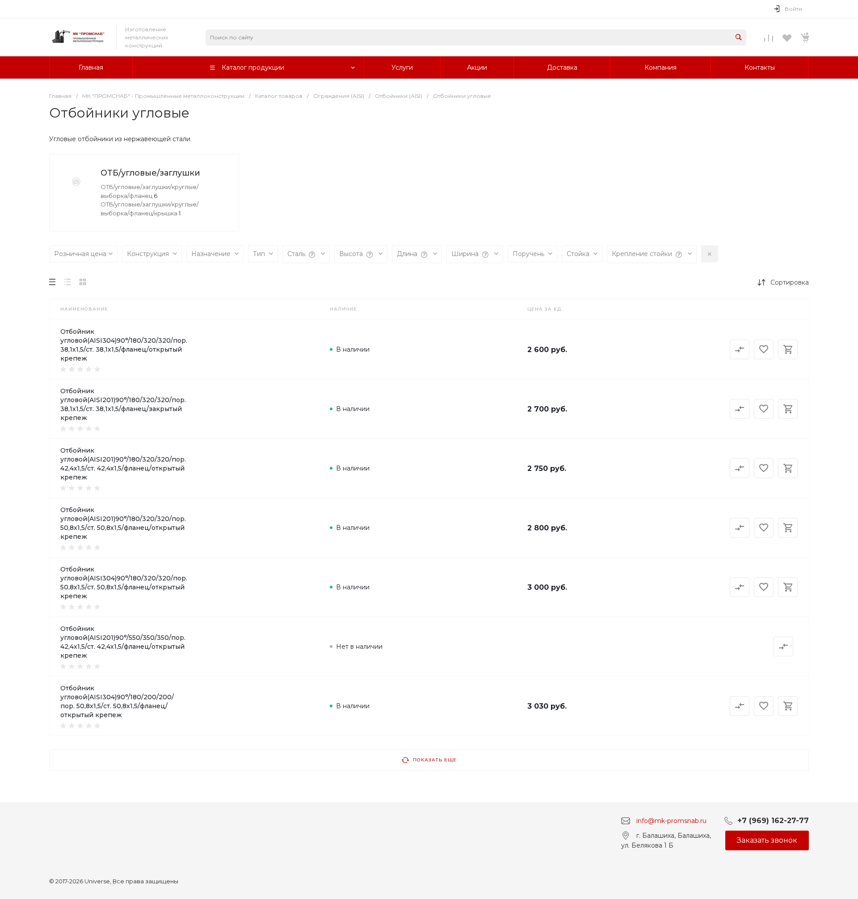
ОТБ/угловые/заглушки (150, 173)
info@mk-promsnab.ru (671, 821)
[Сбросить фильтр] (709, 253)
